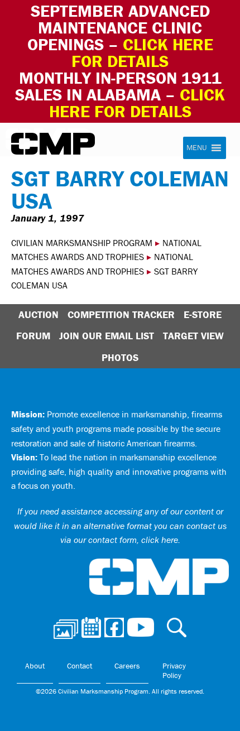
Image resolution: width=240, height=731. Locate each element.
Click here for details (142, 52)
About (35, 666)
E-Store (203, 314)
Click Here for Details (137, 103)
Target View (193, 335)
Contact (79, 666)
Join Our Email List (106, 335)
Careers (127, 666)
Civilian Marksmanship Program (53, 144)
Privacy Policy (174, 671)
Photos (120, 357)
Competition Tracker (121, 314)
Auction (38, 314)
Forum (33, 335)
